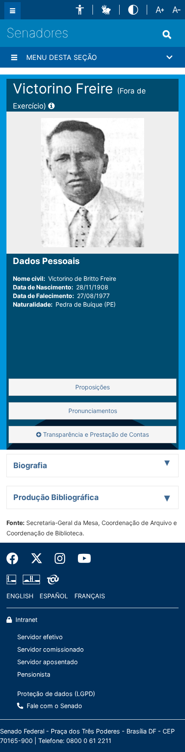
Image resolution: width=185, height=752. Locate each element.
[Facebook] (15, 559)
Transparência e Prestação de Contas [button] (95, 434)
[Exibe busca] (167, 34)
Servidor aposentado (47, 661)
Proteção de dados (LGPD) (56, 693)
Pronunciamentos (92, 410)
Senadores (37, 32)
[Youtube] (81, 559)
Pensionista (33, 674)
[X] (37, 559)
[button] (80, 10)
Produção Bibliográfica (56, 497)
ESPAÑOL (54, 596)
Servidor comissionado (50, 649)
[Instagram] (60, 559)
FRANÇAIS (89, 596)
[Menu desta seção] (14, 57)
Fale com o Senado (53, 705)
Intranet (25, 619)
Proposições (92, 387)
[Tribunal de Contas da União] (51, 580)
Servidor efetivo (40, 636)
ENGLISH (20, 596)
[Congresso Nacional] (31, 580)
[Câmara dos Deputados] (12, 580)
